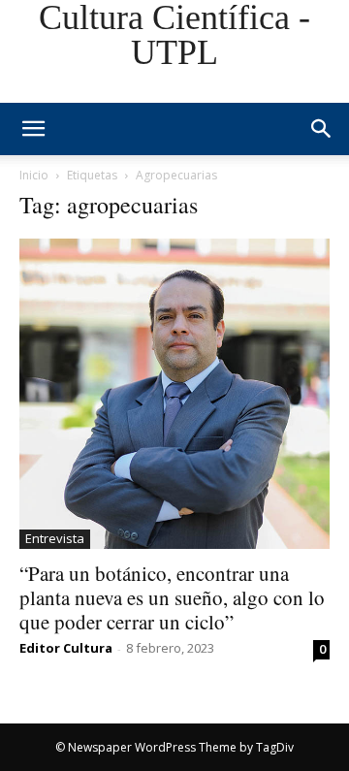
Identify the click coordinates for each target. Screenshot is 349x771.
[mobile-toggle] (33, 129)
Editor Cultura (65, 648)
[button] (322, 129)
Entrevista (54, 538)
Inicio (33, 175)
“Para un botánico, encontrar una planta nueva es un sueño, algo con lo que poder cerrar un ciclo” (172, 597)
